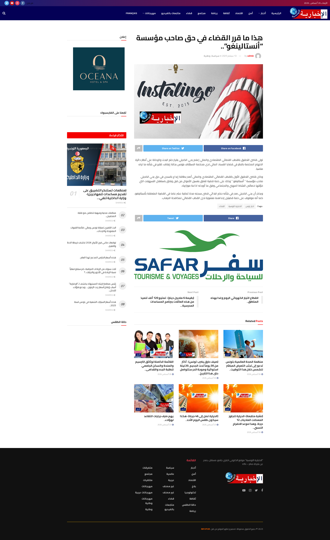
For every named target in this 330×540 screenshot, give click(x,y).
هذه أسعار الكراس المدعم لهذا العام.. (98, 257)
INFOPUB (205, 529)
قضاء (189, 13)
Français (131, 13)
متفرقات (147, 468)
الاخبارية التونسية (235, 206)
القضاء (222, 206)
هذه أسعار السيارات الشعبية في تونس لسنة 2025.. (95, 304)
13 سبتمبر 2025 (229, 56)
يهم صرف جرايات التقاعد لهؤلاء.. (159, 417)
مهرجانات (150, 13)
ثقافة (226, 13)
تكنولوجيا (190, 492)
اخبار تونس (250, 206)
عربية (171, 480)
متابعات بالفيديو (170, 13)
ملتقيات (147, 480)
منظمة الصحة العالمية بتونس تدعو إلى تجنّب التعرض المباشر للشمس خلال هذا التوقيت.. (244, 365)
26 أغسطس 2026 (254, 374)
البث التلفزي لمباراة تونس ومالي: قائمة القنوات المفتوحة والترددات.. (93, 229)
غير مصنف (168, 486)
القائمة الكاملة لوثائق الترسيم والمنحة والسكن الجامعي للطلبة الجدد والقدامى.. (154, 365)
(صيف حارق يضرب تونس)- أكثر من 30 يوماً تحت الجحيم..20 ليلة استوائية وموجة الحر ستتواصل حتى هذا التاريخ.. (199, 367)
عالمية (170, 474)
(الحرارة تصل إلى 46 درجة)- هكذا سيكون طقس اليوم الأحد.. (199, 417)
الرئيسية (276, 13)
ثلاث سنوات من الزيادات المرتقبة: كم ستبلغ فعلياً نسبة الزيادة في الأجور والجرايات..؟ (93, 271)
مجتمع (202, 13)
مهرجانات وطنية (147, 500)
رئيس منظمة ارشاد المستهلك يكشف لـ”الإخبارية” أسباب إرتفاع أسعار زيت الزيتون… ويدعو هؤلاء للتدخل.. (92, 287)
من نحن (30, 3)
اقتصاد (239, 13)
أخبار (263, 13)
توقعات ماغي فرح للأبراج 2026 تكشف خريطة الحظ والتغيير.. (91, 244)
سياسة (215, 56)
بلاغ (194, 486)
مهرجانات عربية (143, 492)
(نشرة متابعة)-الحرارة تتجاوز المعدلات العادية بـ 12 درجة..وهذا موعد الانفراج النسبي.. (246, 421)
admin (250, 56)
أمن (250, 13)
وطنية (207, 56)
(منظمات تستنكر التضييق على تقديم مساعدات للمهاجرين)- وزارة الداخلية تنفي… (104, 194)
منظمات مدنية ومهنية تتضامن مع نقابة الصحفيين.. (97, 215)
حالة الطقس (189, 505)
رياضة (214, 13)
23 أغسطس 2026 (209, 424)
